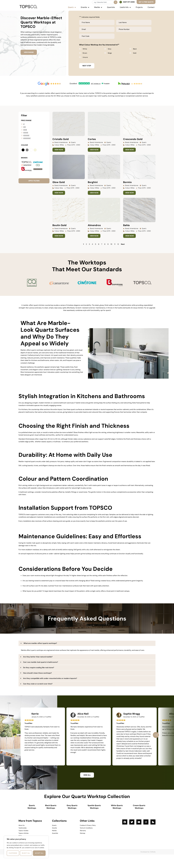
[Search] (115, 2)
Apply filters (34, 181)
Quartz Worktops (31, 806)
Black (135, 49)
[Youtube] (138, 821)
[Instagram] (145, 821)
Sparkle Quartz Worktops (94, 806)
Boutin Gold (59, 225)
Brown (85, 53)
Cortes (92, 139)
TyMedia (152, 852)
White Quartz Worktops (117, 806)
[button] (156, 735)
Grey (109, 49)
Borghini (93, 182)
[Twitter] (131, 821)
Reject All (26, 853)
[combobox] (104, 2)
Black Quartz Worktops (50, 806)
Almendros (94, 225)
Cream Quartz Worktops (139, 806)
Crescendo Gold (132, 139)
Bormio (127, 182)
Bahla (126, 225)
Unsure (85, 57)
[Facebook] (124, 821)
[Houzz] (152, 821)
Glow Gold (58, 182)
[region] (26, 847)
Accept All (39, 853)
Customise (13, 853)
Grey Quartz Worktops (72, 806)
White (85, 49)
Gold (134, 53)
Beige (110, 53)
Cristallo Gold (60, 139)
